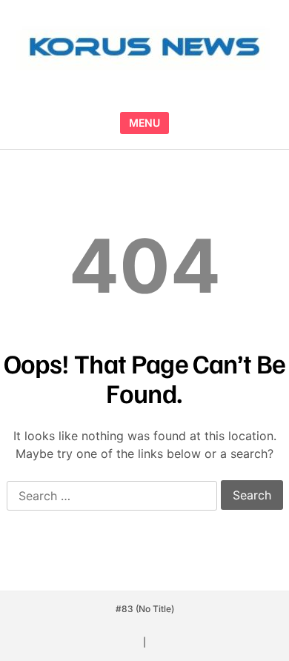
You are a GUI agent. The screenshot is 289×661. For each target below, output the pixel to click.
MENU (144, 122)
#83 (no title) (145, 608)
